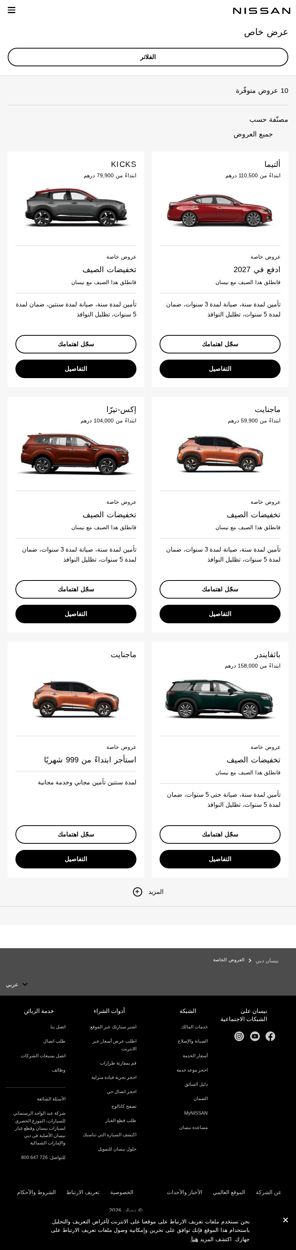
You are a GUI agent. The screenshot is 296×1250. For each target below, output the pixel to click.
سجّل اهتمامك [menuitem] (220, 344)
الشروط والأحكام (36, 1192)
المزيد (155, 891)
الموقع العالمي (229, 1192)
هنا (194, 1239)
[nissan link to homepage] (261, 11)
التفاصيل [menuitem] (220, 368)
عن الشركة (268, 1192)
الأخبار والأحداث (184, 1192)
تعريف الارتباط (82, 1192)
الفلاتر (148, 57)
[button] (11, 10)
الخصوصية (121, 1192)
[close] (285, 1221)
